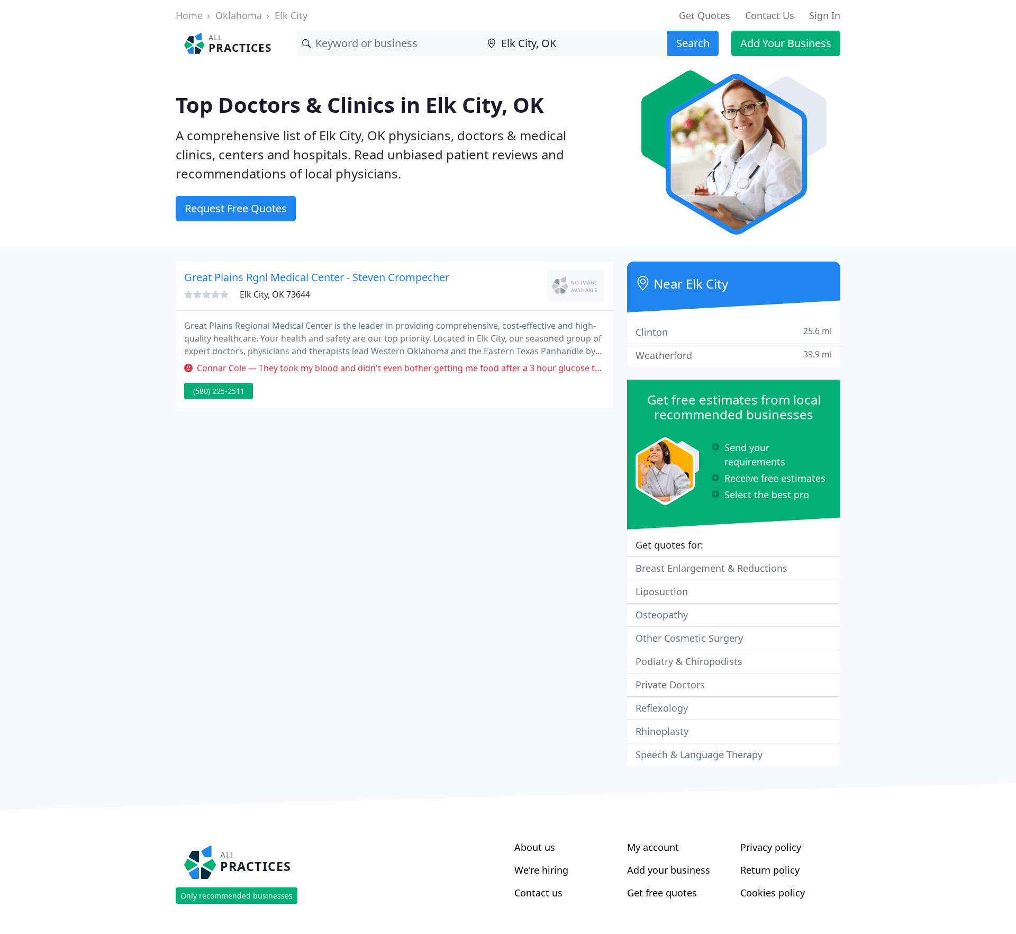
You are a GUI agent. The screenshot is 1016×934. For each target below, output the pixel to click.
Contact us (538, 892)
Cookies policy (772, 892)
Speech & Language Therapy (699, 754)
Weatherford (734, 355)
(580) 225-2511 (218, 391)
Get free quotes (662, 892)
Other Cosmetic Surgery (689, 638)
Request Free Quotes (236, 208)
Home (189, 15)
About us (534, 847)
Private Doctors (670, 684)
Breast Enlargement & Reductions (711, 568)
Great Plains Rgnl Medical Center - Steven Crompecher (316, 277)
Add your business (668, 870)
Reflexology (662, 708)
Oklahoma (238, 15)
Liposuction (662, 591)
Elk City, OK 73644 (275, 294)
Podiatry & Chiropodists (689, 661)
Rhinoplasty (662, 731)
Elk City (291, 15)
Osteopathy (662, 614)
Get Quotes (704, 15)
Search (693, 43)
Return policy (770, 870)
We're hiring (541, 870)
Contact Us (769, 15)
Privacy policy (770, 847)
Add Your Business (785, 43)
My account (653, 847)
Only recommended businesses (236, 896)
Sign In (824, 15)
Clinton (734, 331)
